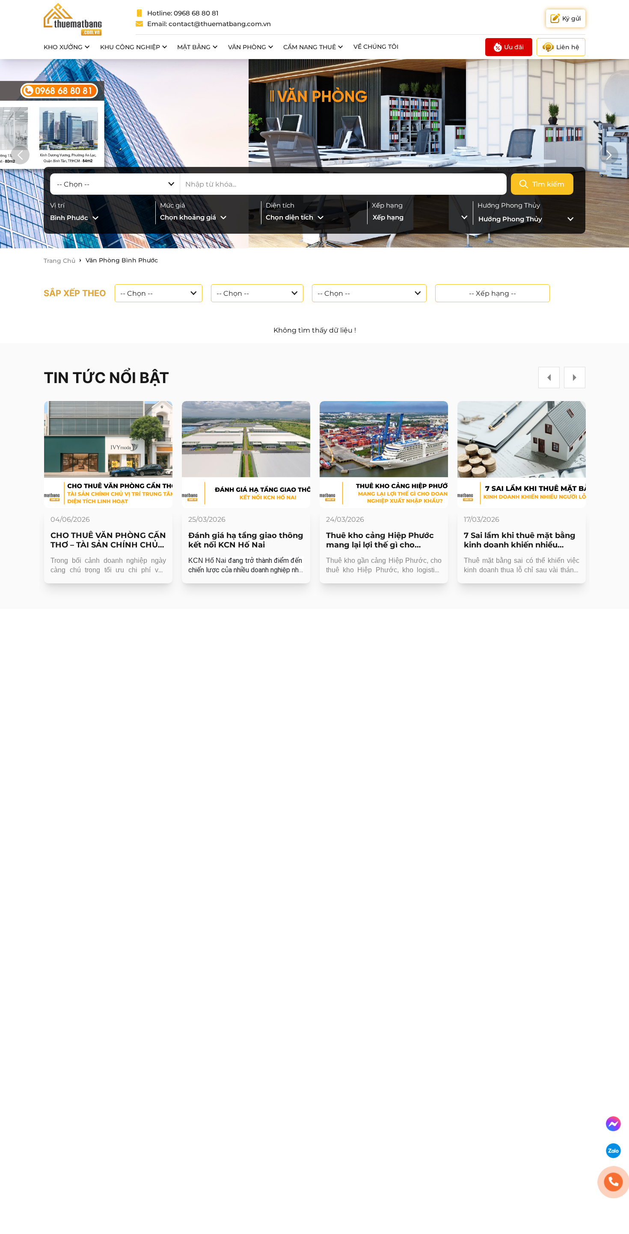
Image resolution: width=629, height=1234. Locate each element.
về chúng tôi (375, 47)
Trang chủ (59, 261)
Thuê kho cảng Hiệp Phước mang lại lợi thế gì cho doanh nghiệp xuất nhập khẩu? (380, 540)
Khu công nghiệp (130, 47)
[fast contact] (613, 1123)
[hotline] (613, 1182)
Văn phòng (247, 47)
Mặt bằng (194, 47)
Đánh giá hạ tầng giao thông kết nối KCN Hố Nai (245, 540)
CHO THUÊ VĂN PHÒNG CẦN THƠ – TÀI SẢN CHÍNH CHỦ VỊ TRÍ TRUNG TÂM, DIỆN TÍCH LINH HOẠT (108, 540)
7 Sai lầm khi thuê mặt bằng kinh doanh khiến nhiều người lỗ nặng (520, 540)
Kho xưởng (63, 47)
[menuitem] (67, 47)
